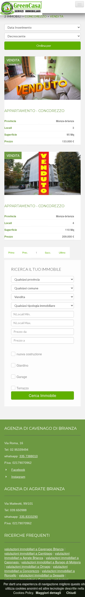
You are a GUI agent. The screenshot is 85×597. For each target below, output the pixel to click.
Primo (11, 252)
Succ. (48, 252)
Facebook (18, 469)
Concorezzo (36, 16)
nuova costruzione (29, 354)
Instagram (18, 476)
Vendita (56, 16)
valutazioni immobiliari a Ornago (28, 566)
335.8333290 (28, 516)
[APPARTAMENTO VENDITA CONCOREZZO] (42, 78)
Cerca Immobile (42, 395)
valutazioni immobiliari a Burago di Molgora (51, 562)
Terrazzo (23, 388)
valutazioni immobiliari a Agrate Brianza (37, 555)
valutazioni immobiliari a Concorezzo (36, 568)
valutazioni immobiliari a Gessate (41, 575)
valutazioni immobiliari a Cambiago (28, 553)
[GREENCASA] (21, 8)
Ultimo (62, 252)
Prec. (25, 252)
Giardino (22, 365)
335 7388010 (28, 456)
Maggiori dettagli (48, 592)
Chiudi (71, 592)
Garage (22, 376)
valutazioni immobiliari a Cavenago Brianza (34, 549)
